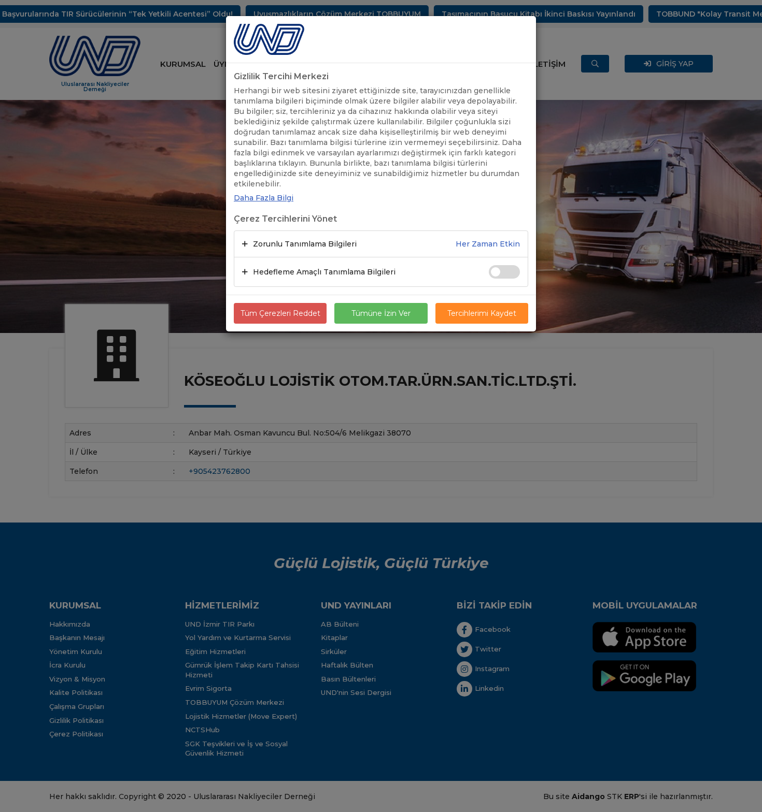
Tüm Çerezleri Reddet (280, 313)
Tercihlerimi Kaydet (481, 313)
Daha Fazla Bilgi (263, 197)
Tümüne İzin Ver (381, 313)
